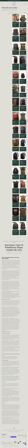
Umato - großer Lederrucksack (15, 107)
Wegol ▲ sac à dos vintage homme (15, 190)
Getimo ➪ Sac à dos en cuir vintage (22, 65)
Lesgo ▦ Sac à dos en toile (22, 94)
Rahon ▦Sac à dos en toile (22, 23)
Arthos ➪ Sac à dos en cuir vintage (15, 81)
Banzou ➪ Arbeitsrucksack (15, 161)
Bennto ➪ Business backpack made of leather (22, 162)
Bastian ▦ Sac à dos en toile (15, 23)
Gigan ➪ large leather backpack (15, 231)
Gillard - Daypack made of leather (15, 176)
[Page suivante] (21, 237)
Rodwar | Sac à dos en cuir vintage (22, 81)
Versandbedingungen (16, 431)
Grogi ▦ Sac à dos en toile (15, 135)
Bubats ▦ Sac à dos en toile (15, 37)
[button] (1, 3)
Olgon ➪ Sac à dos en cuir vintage (22, 189)
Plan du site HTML (11, 431)
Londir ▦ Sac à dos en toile (22, 121)
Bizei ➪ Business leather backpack (22, 148)
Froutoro (21, 217)
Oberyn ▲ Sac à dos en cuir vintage (15, 204)
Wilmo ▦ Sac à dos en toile (22, 176)
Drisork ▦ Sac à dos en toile (22, 204)
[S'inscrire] (20, 253)
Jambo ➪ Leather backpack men (22, 231)
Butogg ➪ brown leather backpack (22, 107)
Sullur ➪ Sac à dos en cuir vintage (15, 122)
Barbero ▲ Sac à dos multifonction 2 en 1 (22, 38)
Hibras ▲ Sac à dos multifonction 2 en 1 (15, 66)
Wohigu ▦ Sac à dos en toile (15, 94)
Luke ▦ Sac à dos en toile (15, 52)
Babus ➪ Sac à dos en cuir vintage (22, 135)
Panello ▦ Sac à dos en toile (22, 52)
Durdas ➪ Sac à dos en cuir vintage (15, 218)
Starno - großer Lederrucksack (15, 148)
